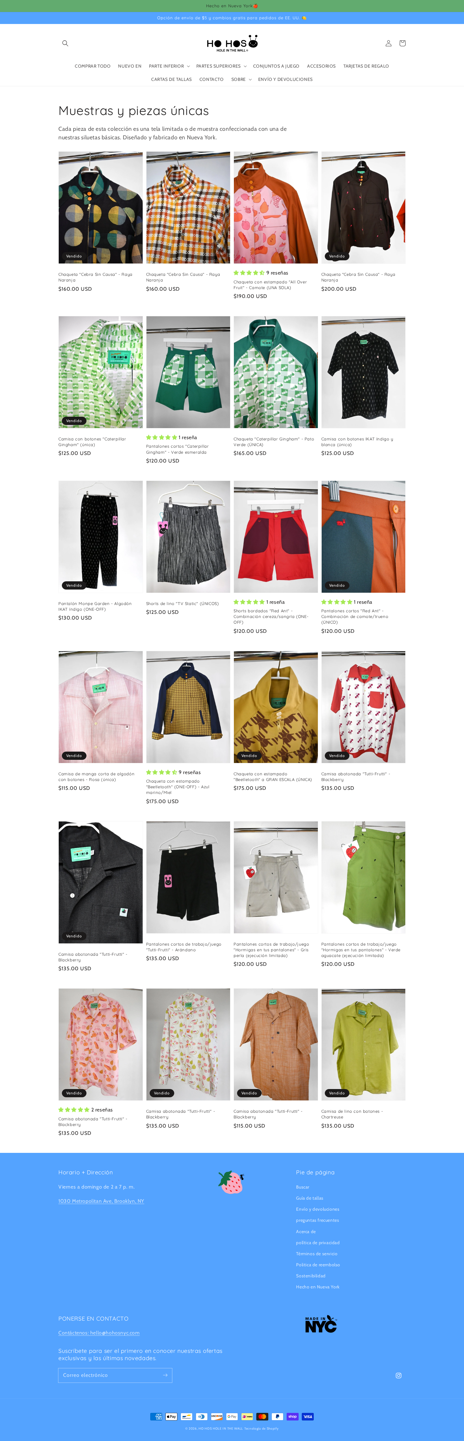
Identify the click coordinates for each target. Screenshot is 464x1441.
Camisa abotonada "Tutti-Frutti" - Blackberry (355, 776)
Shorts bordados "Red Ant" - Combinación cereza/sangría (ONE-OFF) (271, 616)
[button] (65, 43)
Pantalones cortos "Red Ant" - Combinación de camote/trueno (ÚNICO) (355, 616)
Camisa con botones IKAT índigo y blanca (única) (357, 441)
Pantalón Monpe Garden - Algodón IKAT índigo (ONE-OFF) (95, 606)
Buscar (302, 1187)
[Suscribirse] (165, 1375)
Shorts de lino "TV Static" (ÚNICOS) (182, 603)
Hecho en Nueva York (317, 1287)
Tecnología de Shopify (261, 1428)
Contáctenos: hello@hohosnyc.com (99, 1333)
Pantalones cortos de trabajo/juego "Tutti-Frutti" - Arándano (184, 946)
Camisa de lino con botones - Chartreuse (352, 1114)
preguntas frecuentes (317, 1220)
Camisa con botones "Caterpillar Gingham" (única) (92, 441)
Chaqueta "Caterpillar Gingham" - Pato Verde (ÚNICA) (274, 441)
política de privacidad (318, 1242)
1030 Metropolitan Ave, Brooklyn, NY (101, 1201)
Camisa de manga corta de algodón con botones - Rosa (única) (96, 776)
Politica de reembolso (318, 1265)
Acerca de (306, 1231)
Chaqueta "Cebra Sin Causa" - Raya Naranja (95, 277)
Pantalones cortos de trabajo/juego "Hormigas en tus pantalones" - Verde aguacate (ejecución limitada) (361, 949)
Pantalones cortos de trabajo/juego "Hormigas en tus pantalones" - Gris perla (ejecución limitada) (271, 949)
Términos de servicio (316, 1253)
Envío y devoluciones (317, 1209)
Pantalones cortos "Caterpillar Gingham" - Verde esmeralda (177, 449)
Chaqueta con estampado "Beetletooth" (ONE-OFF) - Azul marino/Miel (178, 786)
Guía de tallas (309, 1198)
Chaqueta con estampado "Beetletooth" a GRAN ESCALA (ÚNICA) (273, 776)
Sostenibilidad (310, 1276)
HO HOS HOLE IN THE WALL (221, 1428)
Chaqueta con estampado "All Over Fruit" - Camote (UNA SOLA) (270, 284)
